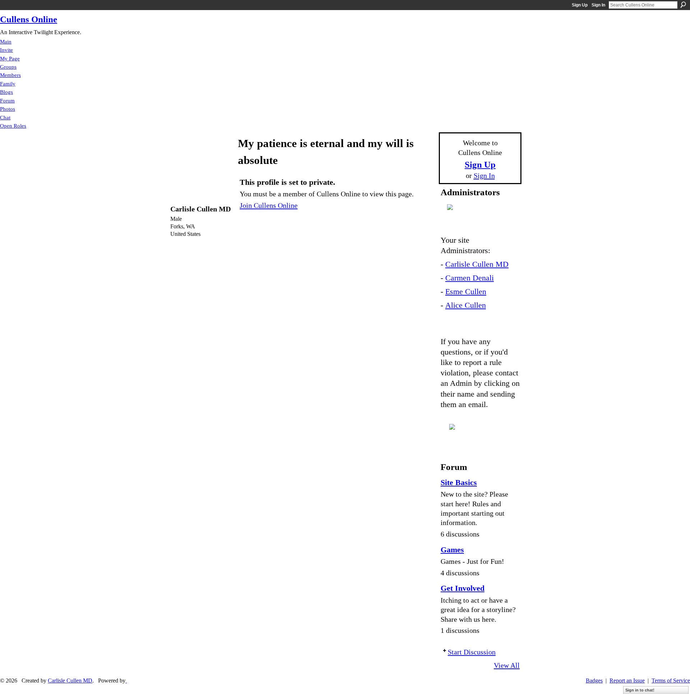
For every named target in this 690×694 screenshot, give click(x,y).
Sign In (598, 5)
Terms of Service (671, 680)
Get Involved (462, 588)
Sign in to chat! (639, 690)
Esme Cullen (465, 291)
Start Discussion (472, 652)
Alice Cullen (465, 305)
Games (452, 549)
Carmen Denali (469, 277)
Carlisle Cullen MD (477, 264)
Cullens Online (28, 19)
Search (683, 4)
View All (507, 665)
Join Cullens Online (269, 205)
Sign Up (580, 5)
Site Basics (459, 482)
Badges (594, 680)
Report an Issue (627, 680)
